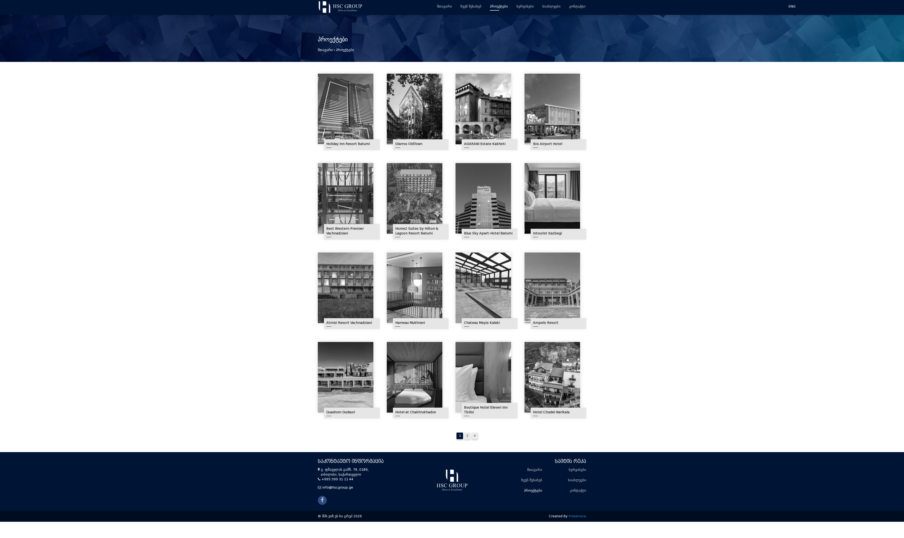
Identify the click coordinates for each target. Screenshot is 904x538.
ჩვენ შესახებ (470, 6)
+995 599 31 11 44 (337, 479)
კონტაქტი (577, 6)
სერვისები (525, 6)
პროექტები (499, 6)
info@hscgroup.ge (337, 488)
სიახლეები (551, 6)
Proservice (577, 516)
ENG (791, 6)
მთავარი (444, 6)
